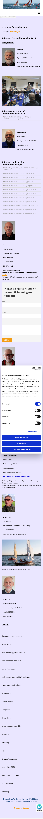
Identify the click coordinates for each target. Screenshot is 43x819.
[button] (22, 12)
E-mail (4, 312)
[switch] (38, 410)
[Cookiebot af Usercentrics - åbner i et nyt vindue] (31, 368)
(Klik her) (5, 275)
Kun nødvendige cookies (22, 449)
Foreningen (15, 32)
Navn (3, 301)
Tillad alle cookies (21, 438)
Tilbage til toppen (21, 808)
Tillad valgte (21, 443)
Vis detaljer (32, 431)
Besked (4, 323)
